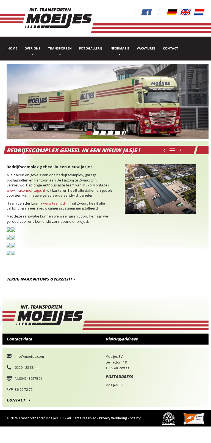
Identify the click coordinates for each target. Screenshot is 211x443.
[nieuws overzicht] (172, 149)
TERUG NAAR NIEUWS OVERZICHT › (41, 279)
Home (12, 48)
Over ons (32, 48)
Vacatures (146, 48)
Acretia (12, 434)
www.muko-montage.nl (26, 190)
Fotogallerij (90, 48)
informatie (119, 48)
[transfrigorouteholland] (168, 418)
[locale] (172, 11)
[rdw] (194, 418)
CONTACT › (18, 400)
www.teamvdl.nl (56, 203)
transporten (60, 48)
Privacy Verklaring (113, 418)
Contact (170, 48)
